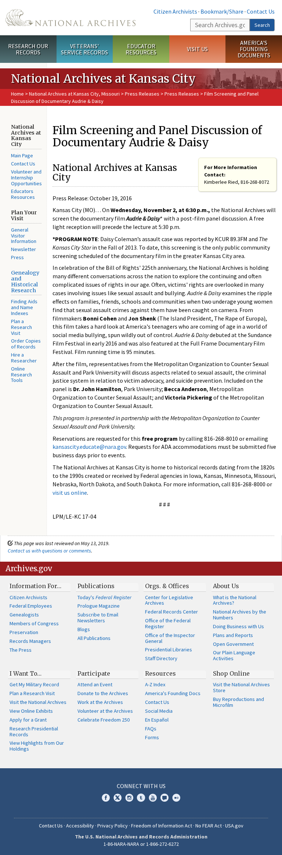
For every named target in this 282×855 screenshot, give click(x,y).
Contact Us (261, 11)
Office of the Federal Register (168, 623)
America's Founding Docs (172, 693)
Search (262, 25)
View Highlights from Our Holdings (37, 746)
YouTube (152, 797)
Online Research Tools (21, 374)
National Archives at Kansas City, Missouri (74, 93)
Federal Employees (31, 605)
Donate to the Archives (102, 693)
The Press (21, 650)
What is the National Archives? (234, 600)
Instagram (129, 797)
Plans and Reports (233, 635)
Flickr (176, 797)
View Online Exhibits (31, 711)
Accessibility (80, 825)
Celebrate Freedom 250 (103, 719)
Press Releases (142, 93)
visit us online (70, 492)
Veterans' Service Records (84, 49)
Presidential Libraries (168, 649)
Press (17, 257)
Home (17, 93)
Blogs (83, 629)
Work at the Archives (100, 702)
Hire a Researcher (24, 357)
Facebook (105, 797)
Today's (104, 597)
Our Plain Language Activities (234, 655)
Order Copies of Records (26, 343)
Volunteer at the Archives (105, 711)
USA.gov (234, 825)
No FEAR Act (208, 825)
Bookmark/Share (221, 11)
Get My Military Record (34, 684)
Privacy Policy (112, 825)
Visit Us (197, 49)
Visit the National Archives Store (241, 687)
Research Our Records (28, 49)
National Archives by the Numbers (239, 614)
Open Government (233, 644)
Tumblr (141, 797)
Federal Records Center (171, 611)
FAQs (150, 728)
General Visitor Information (23, 235)
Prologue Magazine (98, 605)
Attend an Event (94, 684)
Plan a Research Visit (21, 327)
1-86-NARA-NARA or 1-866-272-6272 (141, 844)
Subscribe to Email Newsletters (97, 617)
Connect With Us (141, 786)
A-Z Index (155, 684)
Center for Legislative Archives (169, 600)
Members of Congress (34, 623)
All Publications (94, 638)
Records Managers (30, 641)
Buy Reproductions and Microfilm (238, 702)
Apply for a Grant (28, 719)
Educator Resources (141, 49)
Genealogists (24, 614)
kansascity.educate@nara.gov (89, 446)
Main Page (22, 155)
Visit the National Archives (38, 702)
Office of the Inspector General (170, 638)
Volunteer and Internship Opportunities (26, 177)
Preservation (24, 632)
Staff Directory (161, 658)
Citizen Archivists (175, 11)
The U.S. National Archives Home (70, 17)
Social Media (159, 711)
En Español (157, 719)
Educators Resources (23, 194)
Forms (152, 737)
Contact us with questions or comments (49, 550)
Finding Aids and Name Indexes (24, 307)
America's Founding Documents (254, 49)
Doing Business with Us (238, 626)
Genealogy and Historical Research (25, 281)
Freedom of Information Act (161, 825)
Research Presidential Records (34, 731)
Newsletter (23, 249)
